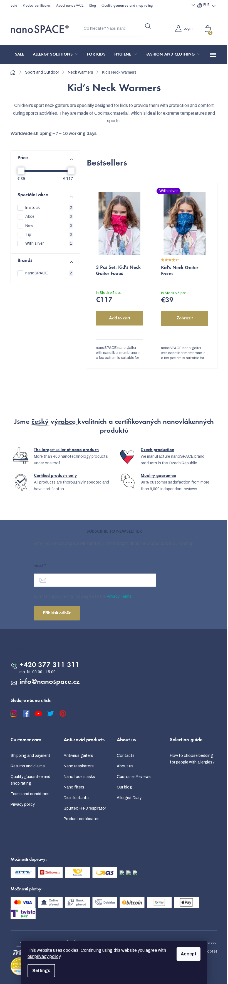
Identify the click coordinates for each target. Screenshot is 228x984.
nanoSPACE (48, 273)
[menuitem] (19, 54)
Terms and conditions (30, 794)
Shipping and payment (30, 755)
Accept (188, 954)
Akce (48, 216)
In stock (48, 208)
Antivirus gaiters (78, 755)
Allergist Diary (129, 798)
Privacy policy (23, 804)
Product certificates (37, 6)
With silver (48, 243)
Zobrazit (185, 318)
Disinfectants (76, 798)
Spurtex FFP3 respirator (85, 808)
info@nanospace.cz (49, 682)
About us (125, 766)
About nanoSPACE (70, 6)
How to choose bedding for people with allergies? (192, 758)
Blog (92, 6)
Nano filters (74, 787)
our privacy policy (44, 956)
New (48, 226)
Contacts (126, 755)
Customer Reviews (134, 777)
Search (147, 26)
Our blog (124, 787)
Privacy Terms (119, 596)
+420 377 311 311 (49, 665)
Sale (14, 6)
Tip (48, 234)
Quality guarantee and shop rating (127, 6)
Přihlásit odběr (57, 613)
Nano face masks (79, 777)
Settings (41, 970)
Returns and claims (28, 766)
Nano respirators (79, 766)
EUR (206, 5)
